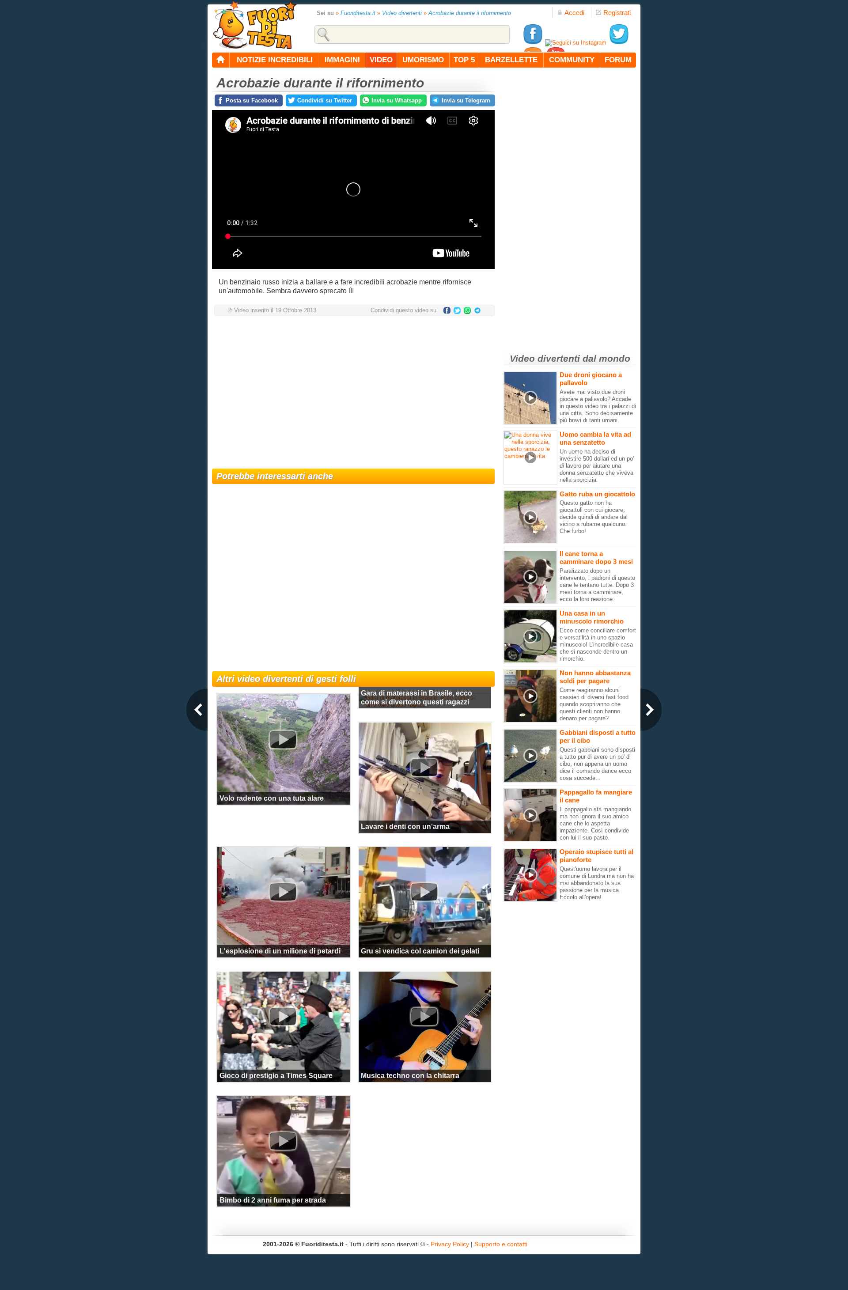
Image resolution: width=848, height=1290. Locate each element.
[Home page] (221, 60)
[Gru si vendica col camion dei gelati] (424, 892)
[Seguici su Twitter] (618, 42)
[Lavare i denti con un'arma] (424, 767)
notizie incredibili (275, 60)
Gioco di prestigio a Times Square (276, 1075)
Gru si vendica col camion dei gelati (420, 951)
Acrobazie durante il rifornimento (469, 13)
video (381, 60)
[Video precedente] (197, 710)
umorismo (423, 60)
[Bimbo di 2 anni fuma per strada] (282, 1141)
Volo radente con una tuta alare (272, 798)
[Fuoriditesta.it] (254, 24)
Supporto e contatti (500, 1244)
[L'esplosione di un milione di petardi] (282, 892)
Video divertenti (402, 13)
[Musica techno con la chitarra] (424, 1017)
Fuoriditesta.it (358, 13)
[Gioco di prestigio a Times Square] (282, 1017)
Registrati (617, 12)
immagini (342, 60)
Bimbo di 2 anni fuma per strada (273, 1200)
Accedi (574, 12)
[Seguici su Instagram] (575, 42)
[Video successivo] (651, 710)
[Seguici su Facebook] (532, 42)
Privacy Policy (450, 1244)
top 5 (464, 60)
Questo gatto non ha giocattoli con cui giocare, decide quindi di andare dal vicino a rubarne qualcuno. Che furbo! (594, 516)
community (571, 60)
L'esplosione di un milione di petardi (280, 951)
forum (618, 60)
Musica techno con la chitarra (410, 1075)
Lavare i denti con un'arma (405, 826)
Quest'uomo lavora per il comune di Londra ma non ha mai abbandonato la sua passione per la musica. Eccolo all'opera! (597, 883)
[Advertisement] (353, 393)
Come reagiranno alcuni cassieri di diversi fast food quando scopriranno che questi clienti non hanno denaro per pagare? (594, 704)
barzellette (511, 60)
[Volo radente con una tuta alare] (282, 739)
